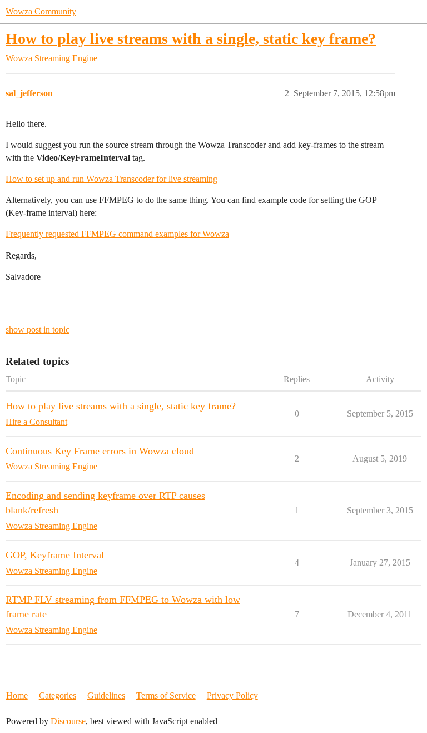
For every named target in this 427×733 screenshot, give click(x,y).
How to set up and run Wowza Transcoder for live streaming (111, 179)
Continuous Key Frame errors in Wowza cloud (100, 451)
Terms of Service (166, 695)
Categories (57, 695)
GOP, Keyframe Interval (55, 555)
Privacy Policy (232, 695)
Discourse (68, 721)
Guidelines (106, 695)
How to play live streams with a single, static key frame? (191, 38)
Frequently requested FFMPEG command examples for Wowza (117, 234)
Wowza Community (41, 11)
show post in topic (37, 329)
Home (17, 695)
